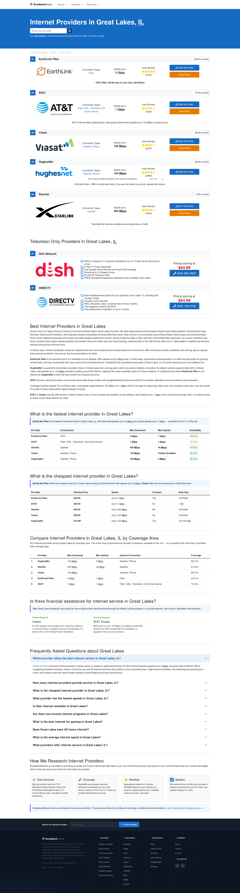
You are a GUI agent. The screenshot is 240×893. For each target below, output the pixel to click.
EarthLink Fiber (39, 436)
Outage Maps (156, 862)
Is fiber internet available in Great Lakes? (60, 706)
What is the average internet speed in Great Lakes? (67, 737)
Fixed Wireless (105, 866)
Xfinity (125, 848)
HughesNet (37, 458)
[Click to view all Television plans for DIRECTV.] (55, 302)
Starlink (35, 447)
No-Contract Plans (106, 875)
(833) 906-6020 (185, 67)
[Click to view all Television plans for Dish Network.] (55, 269)
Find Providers (130, 824)
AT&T (34, 441)
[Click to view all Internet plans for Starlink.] (55, 209)
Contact (178, 853)
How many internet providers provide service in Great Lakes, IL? (75, 683)
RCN (125, 875)
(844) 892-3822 (186, 273)
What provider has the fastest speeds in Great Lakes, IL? (70, 698)
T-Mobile (126, 871)
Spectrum (127, 857)
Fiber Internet (104, 848)
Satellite (87, 146)
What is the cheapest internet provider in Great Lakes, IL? (71, 690)
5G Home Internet (94, 109)
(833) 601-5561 (185, 104)
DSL (86, 108)
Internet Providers (106, 844)
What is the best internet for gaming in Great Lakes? (67, 722)
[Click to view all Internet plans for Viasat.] (55, 144)
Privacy (44, 867)
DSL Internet (104, 862)
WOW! (126, 879)
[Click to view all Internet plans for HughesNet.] (55, 171)
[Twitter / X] (183, 866)
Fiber (91, 73)
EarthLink (127, 844)
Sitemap (154, 866)
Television (96, 108)
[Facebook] (177, 866)
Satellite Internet (105, 871)
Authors (178, 848)
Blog (152, 844)
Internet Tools (156, 848)
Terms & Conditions (56, 867)
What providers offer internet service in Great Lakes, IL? (70, 745)
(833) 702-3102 (186, 306)
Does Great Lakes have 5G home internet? (61, 729)
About (177, 844)
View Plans (184, 74)
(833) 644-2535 (185, 171)
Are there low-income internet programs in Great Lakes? (70, 714)
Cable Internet (104, 857)
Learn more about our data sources (184, 808)
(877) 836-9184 (185, 206)
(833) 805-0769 (185, 141)
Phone (96, 146)
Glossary (154, 853)
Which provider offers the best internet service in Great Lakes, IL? (77, 658)
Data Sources (156, 857)
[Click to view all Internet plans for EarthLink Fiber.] (55, 71)
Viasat (34, 453)
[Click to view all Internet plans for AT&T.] (55, 107)
